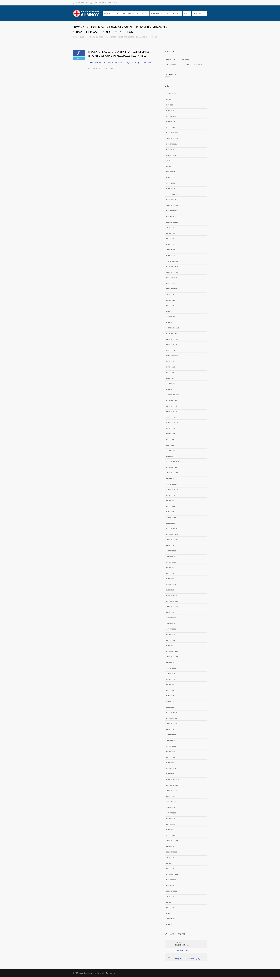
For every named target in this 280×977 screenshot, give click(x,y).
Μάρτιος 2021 (170, 456)
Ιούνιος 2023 (170, 306)
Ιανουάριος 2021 (172, 467)
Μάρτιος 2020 (170, 523)
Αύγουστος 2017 (171, 679)
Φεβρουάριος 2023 (172, 328)
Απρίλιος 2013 (171, 919)
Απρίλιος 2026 (171, 116)
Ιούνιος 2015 (170, 824)
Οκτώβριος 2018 (171, 618)
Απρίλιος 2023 (171, 317)
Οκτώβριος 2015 (171, 802)
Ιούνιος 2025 (170, 172)
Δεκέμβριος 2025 (172, 138)
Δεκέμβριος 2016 (172, 724)
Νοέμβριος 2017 (171, 662)
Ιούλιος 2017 (170, 685)
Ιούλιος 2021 (170, 434)
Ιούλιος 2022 (170, 367)
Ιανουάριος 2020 (172, 534)
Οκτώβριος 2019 (171, 551)
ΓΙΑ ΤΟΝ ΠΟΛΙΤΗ (172, 13)
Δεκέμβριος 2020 (172, 473)
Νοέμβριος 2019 (171, 545)
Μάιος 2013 (170, 913)
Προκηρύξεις (198, 65)
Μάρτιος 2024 (170, 255)
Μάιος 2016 (170, 763)
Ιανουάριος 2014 (172, 874)
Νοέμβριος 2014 (171, 846)
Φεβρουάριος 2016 (172, 779)
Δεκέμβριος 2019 (172, 540)
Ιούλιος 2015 (170, 818)
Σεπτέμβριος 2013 (172, 891)
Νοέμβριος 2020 (171, 478)
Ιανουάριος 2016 (172, 785)
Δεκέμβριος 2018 (172, 607)
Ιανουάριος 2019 (172, 601)
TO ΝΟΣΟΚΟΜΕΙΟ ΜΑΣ (122, 13)
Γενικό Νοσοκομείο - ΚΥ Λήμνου (90, 973)
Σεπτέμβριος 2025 (172, 155)
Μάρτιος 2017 (170, 707)
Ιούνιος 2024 (170, 239)
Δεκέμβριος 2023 (172, 272)
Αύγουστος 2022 (171, 361)
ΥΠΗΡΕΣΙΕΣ (141, 13)
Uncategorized (171, 59)
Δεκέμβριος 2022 (172, 339)
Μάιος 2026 (170, 110)
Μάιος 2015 (170, 830)
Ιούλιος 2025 (170, 166)
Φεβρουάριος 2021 (172, 462)
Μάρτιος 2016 (170, 774)
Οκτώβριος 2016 (171, 735)
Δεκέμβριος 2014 (172, 841)
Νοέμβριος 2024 (171, 211)
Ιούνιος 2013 (170, 908)
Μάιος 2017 (170, 696)
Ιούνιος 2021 (170, 439)
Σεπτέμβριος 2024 (172, 222)
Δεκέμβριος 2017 (172, 657)
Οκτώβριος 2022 (171, 350)
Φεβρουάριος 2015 (172, 835)
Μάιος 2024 (170, 244)
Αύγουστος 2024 (171, 228)
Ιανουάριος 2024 (172, 267)
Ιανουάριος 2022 (172, 400)
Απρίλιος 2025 (171, 183)
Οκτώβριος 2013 (171, 885)
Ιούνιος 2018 (170, 640)
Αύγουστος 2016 (171, 746)
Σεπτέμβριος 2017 (172, 674)
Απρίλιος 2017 (171, 701)
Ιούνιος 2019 (170, 573)
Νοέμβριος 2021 (171, 412)
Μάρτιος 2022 (170, 389)
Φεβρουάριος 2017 (172, 713)
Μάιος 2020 (170, 512)
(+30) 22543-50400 (81, 2)
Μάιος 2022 (170, 378)
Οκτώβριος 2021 (171, 417)
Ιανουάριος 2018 (172, 651)
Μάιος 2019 (170, 579)
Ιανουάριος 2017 (172, 718)
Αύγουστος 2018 (171, 629)
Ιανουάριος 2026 (172, 133)
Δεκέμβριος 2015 (172, 791)
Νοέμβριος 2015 (171, 796)
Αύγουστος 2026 (171, 94)
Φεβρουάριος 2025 (172, 194)
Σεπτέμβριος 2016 (172, 740)
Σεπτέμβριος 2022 (172, 356)
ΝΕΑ (185, 13)
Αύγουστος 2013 (171, 897)
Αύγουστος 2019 (171, 562)
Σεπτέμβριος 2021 (172, 423)
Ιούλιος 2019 (170, 568)
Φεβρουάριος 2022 (172, 395)
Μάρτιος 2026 (170, 122)
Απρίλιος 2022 (171, 384)
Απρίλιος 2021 (171, 451)
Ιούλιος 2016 (170, 752)
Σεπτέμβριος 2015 (172, 807)
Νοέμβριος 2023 (171, 278)
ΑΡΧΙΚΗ (107, 13)
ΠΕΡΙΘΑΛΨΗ (155, 13)
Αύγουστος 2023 (171, 294)
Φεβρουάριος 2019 (172, 595)
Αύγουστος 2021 (171, 428)
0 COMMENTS (79, 58)
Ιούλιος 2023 (170, 300)
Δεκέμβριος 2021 (172, 406)
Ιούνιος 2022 (170, 373)
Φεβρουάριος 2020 (172, 529)
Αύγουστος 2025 (171, 161)
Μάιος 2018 (170, 646)
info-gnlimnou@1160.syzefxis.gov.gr (105, 2)
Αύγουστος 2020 (171, 495)
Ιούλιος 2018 (170, 635)
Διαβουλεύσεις (171, 65)
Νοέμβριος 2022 (171, 345)
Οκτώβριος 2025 (171, 150)
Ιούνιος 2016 (170, 757)
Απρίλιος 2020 (171, 517)
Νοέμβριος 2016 (171, 729)
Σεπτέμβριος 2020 (172, 490)
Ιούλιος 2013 (170, 902)
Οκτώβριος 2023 (171, 283)
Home (75, 37)
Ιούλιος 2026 (170, 99)
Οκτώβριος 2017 (171, 668)
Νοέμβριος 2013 (171, 880)
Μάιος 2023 (170, 311)
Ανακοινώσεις (108, 69)
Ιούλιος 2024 (170, 233)
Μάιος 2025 (170, 177)
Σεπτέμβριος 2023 (172, 289)
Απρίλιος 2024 (171, 250)
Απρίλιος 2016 (171, 768)
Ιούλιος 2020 (170, 501)
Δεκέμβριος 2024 (172, 205)
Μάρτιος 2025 (170, 189)
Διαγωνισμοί (185, 65)
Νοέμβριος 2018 (171, 612)
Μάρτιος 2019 (170, 590)
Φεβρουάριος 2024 (172, 261)
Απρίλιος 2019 (171, 584)
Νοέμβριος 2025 (171, 144)
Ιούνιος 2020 (170, 506)
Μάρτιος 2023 (170, 322)
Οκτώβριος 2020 (171, 484)
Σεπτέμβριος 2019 (172, 556)
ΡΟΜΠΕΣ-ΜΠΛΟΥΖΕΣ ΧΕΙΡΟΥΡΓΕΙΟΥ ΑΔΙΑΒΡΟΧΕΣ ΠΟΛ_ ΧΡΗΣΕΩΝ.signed (114, 63)
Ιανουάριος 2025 (172, 200)
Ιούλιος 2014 (170, 863)
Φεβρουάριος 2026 (172, 127)
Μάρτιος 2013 (170, 924)
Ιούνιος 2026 (170, 105)
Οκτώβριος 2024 (171, 216)
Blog (82, 37)
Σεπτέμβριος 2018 (172, 623)
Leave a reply (146, 63)
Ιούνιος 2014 (170, 869)
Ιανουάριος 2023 (172, 333)
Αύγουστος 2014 (171, 858)
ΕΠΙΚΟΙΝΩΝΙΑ (198, 13)
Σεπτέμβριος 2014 (172, 852)
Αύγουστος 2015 (171, 813)
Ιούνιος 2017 (170, 690)
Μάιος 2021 (170, 445)
